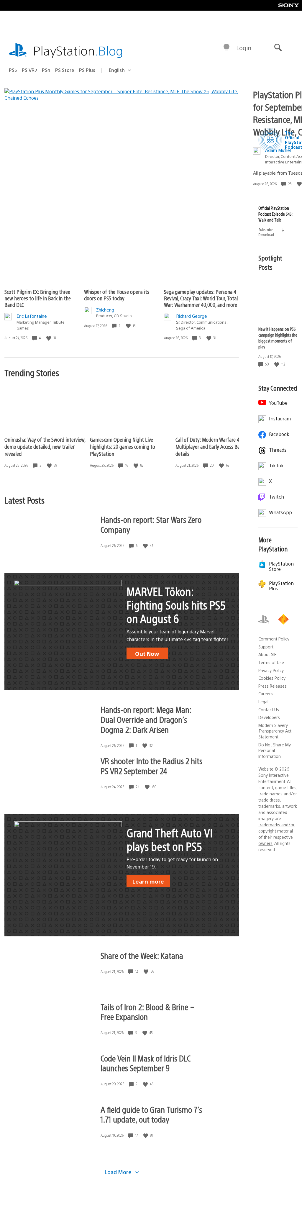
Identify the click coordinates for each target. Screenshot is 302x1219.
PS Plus (87, 70)
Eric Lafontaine (32, 316)
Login (243, 48)
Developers (269, 717)
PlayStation (78, 50)
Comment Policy (273, 638)
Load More (119, 1172)
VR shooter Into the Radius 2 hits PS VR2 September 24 (151, 765)
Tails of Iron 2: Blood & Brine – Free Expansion (147, 1011)
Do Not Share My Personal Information (274, 750)
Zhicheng (105, 309)
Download (271, 234)
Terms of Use (271, 662)
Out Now (147, 653)
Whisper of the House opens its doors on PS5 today (116, 295)
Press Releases (272, 686)
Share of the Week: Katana (142, 955)
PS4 (46, 70)
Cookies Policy (271, 678)
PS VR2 (29, 70)
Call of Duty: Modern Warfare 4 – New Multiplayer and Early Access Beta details (214, 446)
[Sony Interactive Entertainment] (284, 619)
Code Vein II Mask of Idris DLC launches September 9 (146, 1063)
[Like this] (49, 338)
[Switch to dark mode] (226, 48)
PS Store (64, 70)
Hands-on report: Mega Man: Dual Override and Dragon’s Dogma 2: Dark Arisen (146, 719)
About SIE (267, 654)
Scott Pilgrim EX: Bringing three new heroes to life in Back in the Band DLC (37, 298)
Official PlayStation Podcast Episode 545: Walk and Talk (275, 213)
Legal (263, 701)
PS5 (13, 70)
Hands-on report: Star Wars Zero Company (151, 524)
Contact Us (268, 709)
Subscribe (265, 229)
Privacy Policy (271, 670)
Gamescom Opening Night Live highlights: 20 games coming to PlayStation (122, 446)
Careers (265, 693)
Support (265, 646)
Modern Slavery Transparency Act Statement (274, 730)
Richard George (191, 316)
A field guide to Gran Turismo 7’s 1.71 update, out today (151, 1114)
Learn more (148, 881)
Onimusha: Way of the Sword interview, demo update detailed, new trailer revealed (44, 446)
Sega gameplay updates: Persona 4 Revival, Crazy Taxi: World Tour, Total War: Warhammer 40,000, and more (201, 298)
